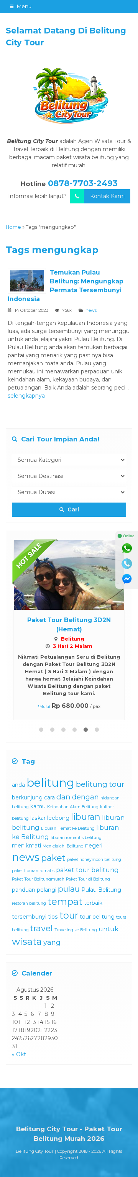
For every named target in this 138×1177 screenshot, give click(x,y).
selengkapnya (26, 395)
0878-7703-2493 (83, 183)
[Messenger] (126, 579)
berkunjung (27, 797)
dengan (85, 797)
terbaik (93, 902)
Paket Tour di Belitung (88, 879)
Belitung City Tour (35, 1151)
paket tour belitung (87, 870)
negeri (93, 845)
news (91, 310)
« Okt (19, 1054)
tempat (65, 901)
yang (52, 942)
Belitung (72, 639)
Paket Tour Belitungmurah (38, 879)
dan (63, 796)
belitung (50, 782)
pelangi (46, 889)
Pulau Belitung (101, 889)
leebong (58, 817)
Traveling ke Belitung (75, 929)
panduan (23, 889)
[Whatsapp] (126, 548)
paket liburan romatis (33, 870)
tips (53, 916)
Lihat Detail (76, 574)
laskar (38, 817)
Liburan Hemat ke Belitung (68, 828)
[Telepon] (126, 563)
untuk (108, 929)
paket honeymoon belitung (94, 859)
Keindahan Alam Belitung (73, 806)
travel (41, 928)
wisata (27, 941)
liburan (85, 817)
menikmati (26, 845)
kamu (38, 806)
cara (49, 797)
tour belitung (97, 916)
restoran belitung (29, 903)
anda (18, 784)
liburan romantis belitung (76, 837)
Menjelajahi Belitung (63, 846)
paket (53, 857)
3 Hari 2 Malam (72, 646)
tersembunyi (29, 916)
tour (68, 915)
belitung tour (100, 784)
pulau (69, 889)
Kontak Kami (107, 196)
